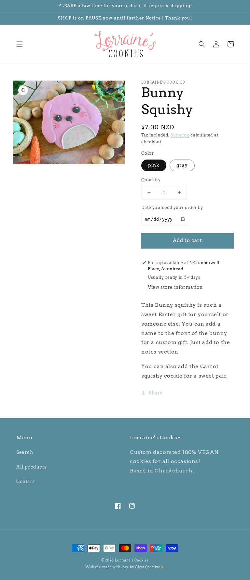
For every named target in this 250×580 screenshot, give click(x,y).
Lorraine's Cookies (132, 560)
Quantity (150, 179)
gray (182, 165)
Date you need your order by (172, 207)
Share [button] (156, 392)
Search (24, 452)
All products (31, 467)
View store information (175, 287)
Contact (25, 481)
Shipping (180, 135)
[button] (19, 44)
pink (154, 165)
